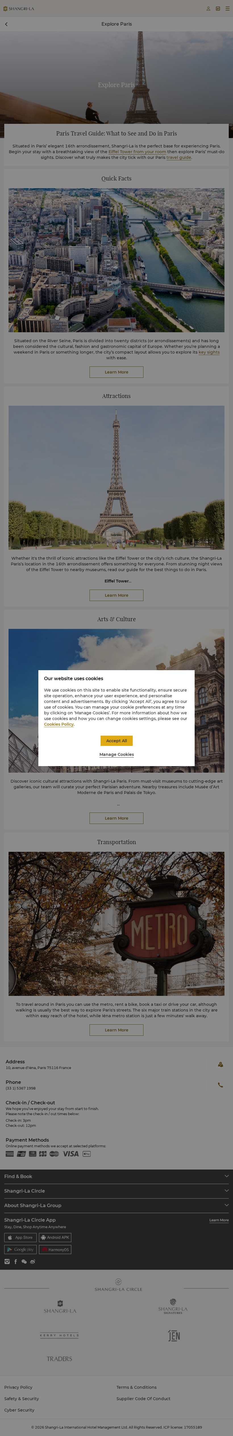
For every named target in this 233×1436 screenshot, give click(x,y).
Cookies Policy (59, 724)
